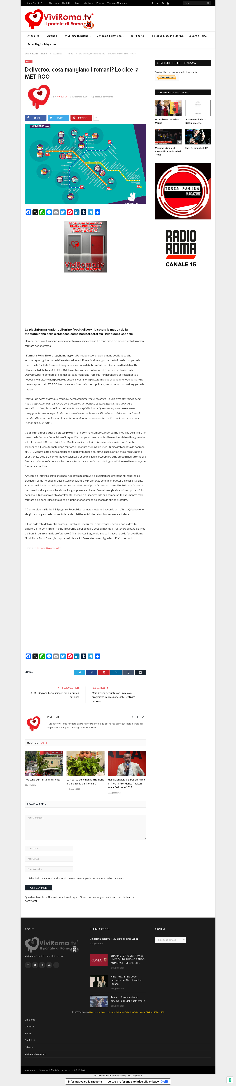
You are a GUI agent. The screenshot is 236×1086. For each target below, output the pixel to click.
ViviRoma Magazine (117, 3)
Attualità (33, 35)
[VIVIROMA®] (59, 19)
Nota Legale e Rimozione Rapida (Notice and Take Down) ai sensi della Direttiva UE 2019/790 (126, 1012)
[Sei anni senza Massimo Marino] (168, 108)
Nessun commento (104, 96)
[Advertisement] (85, 299)
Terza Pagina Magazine (41, 44)
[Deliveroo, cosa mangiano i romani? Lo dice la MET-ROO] (85, 164)
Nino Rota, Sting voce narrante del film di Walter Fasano (126, 980)
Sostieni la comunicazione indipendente (176, 72)
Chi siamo (54, 3)
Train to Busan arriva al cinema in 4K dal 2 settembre (128, 999)
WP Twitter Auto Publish (105, 1075)
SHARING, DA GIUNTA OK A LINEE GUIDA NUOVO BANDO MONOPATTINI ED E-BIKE (128, 959)
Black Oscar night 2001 (196, 148)
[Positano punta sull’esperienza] (44, 763)
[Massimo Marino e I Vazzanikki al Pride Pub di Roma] (168, 136)
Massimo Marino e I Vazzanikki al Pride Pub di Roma (168, 151)
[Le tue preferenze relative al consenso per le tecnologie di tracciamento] (230, 1080)
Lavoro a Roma (198, 35)
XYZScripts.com (135, 1075)
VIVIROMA (79, 1070)
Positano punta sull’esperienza (42, 780)
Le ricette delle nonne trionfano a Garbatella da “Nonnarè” (85, 782)
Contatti (66, 3)
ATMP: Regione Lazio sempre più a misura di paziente (54, 695)
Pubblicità (88, 3)
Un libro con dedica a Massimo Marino (195, 121)
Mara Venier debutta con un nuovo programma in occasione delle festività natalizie (113, 697)
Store (76, 3)
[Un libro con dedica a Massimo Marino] (198, 108)
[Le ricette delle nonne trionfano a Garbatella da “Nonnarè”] (86, 763)
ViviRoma (61, 96)
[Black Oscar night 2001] (198, 136)
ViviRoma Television (109, 35)
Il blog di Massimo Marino (168, 35)
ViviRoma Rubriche (76, 35)
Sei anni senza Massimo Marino (167, 121)
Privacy (100, 3)
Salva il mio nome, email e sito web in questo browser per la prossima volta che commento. (77, 878)
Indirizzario (137, 35)
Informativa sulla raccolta (85, 1081)
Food (28, 62)
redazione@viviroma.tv (47, 548)
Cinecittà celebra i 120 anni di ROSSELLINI (114, 939)
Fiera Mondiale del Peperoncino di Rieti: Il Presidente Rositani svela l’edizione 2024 (126, 783)
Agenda (52, 35)
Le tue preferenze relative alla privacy (133, 1081)
